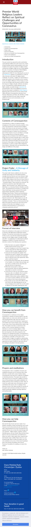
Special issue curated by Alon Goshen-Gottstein (13, 43)
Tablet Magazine (23, 90)
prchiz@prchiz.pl (8, 486)
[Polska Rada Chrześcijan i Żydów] (15, 3)
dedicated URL (22, 87)
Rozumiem (15, 524)
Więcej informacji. (7, 520)
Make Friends (7, 74)
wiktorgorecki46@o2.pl (13, 485)
